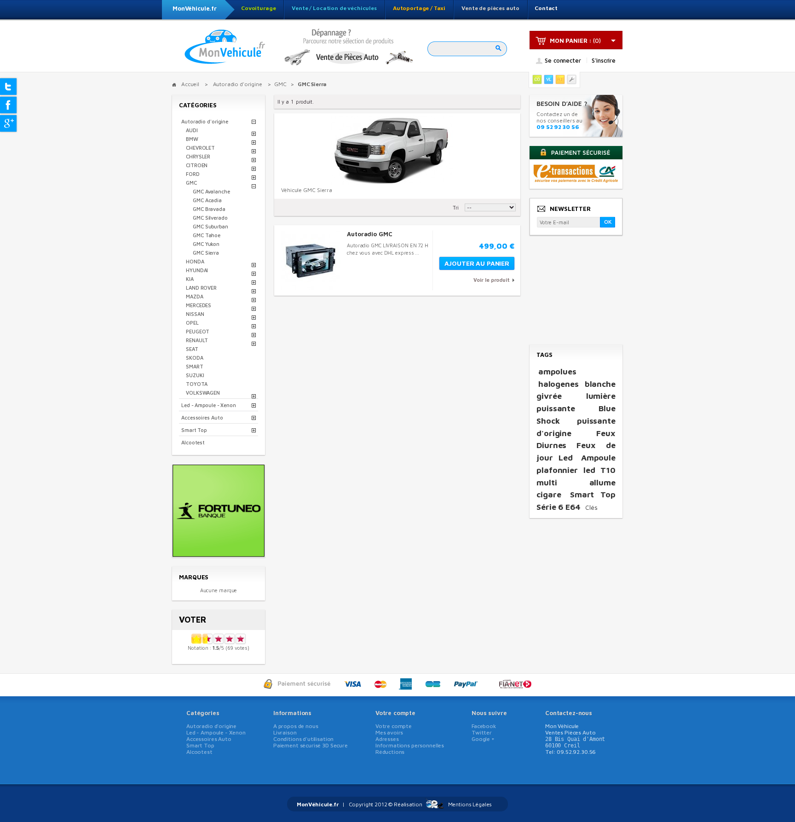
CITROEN (196, 165)
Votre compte (395, 713)
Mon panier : (571, 40)
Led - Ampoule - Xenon (208, 405)
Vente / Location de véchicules (334, 8)
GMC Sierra (206, 253)
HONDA (195, 261)
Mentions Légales (470, 804)
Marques (193, 577)
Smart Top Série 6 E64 (576, 501)
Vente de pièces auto (490, 8)
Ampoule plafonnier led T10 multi (576, 470)
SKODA (194, 358)
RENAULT (197, 340)
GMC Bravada (209, 209)
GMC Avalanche (211, 191)
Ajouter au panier (476, 263)
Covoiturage (258, 8)
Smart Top (194, 430)
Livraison (285, 732)
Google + (483, 738)
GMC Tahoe (206, 235)
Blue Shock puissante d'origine (576, 420)
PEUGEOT (197, 331)
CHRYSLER (198, 156)
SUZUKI (195, 375)
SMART (194, 366)
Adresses (387, 738)
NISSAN (195, 314)
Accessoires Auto (202, 417)
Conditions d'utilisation (303, 738)
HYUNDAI (197, 270)
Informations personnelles (409, 745)
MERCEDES (198, 305)
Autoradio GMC (369, 234)
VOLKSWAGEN (203, 393)
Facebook (484, 726)
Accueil (190, 84)
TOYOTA (196, 384)
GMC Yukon (206, 244)
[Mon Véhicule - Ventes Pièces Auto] (225, 47)
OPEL (192, 323)
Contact (546, 8)
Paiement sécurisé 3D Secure (310, 745)
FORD (193, 174)
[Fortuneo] (218, 554)
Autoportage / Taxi (419, 8)
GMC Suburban (210, 226)
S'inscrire (604, 60)
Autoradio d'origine (204, 121)
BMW (192, 139)
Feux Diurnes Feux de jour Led (576, 445)
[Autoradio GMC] (310, 260)
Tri (456, 207)
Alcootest (193, 442)
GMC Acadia (207, 200)
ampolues (557, 371)
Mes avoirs (389, 732)
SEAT (192, 349)
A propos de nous (295, 726)
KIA (190, 279)
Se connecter (563, 61)
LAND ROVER (201, 288)
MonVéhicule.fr (195, 8)
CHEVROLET (200, 148)
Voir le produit (491, 280)
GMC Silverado (210, 218)
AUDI (192, 130)
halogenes (558, 384)
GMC (191, 183)
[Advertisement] (576, 291)
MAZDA (194, 296)
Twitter (482, 732)
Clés (591, 507)
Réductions (390, 751)
